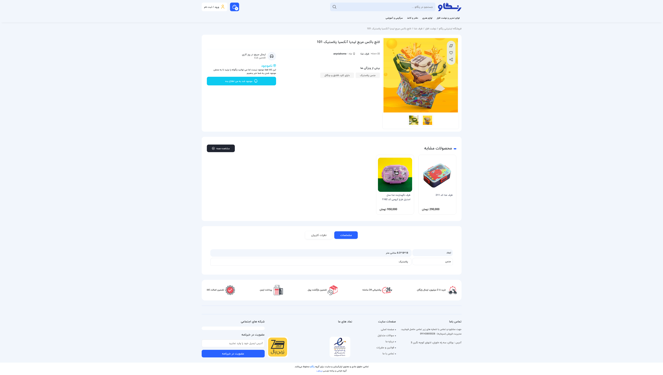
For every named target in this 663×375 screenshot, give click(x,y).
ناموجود (266, 65)
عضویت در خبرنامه (233, 353)
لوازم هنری (427, 18)
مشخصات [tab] (346, 235)
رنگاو (312, 367)
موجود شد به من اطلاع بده (238, 81)
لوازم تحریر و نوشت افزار (448, 18)
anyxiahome (340, 54)
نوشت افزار (430, 28)
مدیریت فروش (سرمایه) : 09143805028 (441, 334)
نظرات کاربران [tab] (319, 235)
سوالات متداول (386, 335)
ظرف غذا (418, 28)
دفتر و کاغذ (412, 18)
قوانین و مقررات (385, 347)
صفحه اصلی (387, 329)
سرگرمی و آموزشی (394, 18)
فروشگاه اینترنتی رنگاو (450, 28)
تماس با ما (388, 353)
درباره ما (390, 341)
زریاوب (319, 371)
